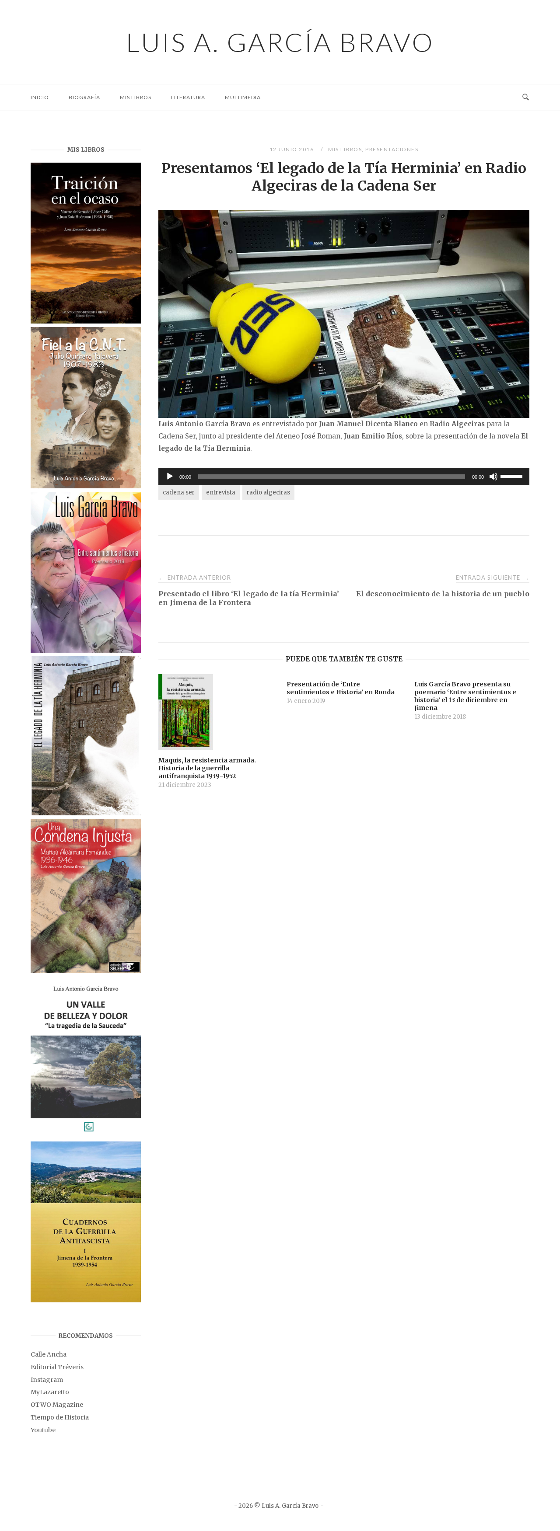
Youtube (43, 1430)
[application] (343, 476)
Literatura (188, 97)
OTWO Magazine (57, 1405)
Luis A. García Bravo (280, 42)
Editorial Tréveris (57, 1367)
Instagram (47, 1380)
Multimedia (243, 97)
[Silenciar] (493, 476)
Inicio (40, 97)
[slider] (512, 476)
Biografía (84, 97)
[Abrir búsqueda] (525, 97)
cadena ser (179, 492)
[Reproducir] (169, 476)
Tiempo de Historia (60, 1417)
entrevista (220, 492)
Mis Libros (135, 97)
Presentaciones (391, 149)
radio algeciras (268, 492)
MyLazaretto (50, 1392)
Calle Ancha (48, 1354)
